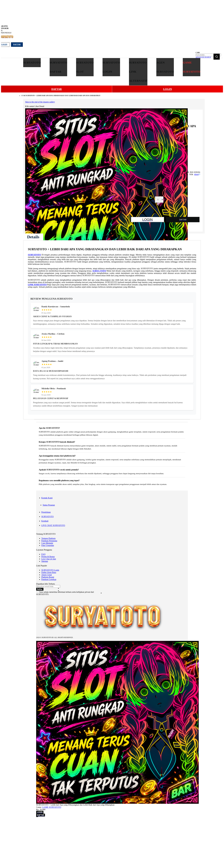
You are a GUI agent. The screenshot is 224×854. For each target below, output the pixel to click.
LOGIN (167, 89)
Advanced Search (203, 57)
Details (33, 237)
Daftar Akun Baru (48, 572)
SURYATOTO (34, 255)
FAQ (43, 554)
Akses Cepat (46, 575)
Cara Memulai (47, 543)
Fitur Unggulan (47, 545)
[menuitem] (32, 62)
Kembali (44, 521)
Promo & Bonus (48, 556)
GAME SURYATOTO (51, 807)
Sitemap (44, 561)
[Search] (217, 57)
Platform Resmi (47, 577)
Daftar (17, 44)
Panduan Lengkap (48, 579)
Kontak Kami (46, 498)
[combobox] (208, 55)
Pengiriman (46, 512)
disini (196, 174)
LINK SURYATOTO (37, 284)
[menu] (112, 71)
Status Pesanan (49, 505)
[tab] (33, 236)
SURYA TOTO (99, 271)
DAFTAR (56, 89)
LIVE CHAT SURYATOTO (53, 525)
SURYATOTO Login (50, 570)
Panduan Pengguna (49, 541)
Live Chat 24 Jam (48, 559)
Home (23, 95)
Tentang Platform (48, 538)
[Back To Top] (37, 816)
